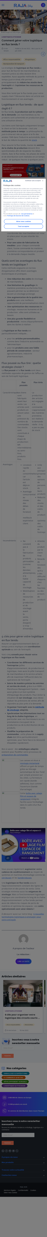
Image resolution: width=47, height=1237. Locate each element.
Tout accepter (23, 226)
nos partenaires (26, 214)
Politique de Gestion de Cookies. (18, 216)
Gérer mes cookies (23, 221)
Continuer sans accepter (33, 180)
